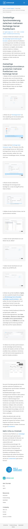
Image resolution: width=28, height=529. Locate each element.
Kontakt (4, 514)
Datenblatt (5, 500)
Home (4, 8)
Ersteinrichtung (6, 497)
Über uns (5, 509)
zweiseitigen (21, 434)
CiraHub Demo (12, 458)
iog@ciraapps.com (9, 32)
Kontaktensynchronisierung (13, 33)
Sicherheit (5, 495)
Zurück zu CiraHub (7, 516)
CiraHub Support (10, 8)
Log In (4, 488)
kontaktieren (11, 426)
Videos (4, 502)
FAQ (4, 486)
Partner (4, 512)
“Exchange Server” (16, 115)
